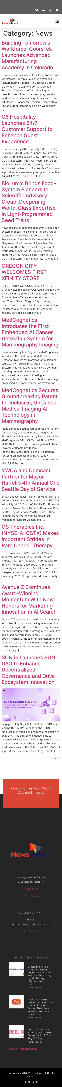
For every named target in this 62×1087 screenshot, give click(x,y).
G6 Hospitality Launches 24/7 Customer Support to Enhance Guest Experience (27, 129)
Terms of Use (31, 895)
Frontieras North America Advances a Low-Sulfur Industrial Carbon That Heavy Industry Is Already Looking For (40, 1007)
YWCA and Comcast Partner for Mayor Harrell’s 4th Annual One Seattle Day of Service (31, 479)
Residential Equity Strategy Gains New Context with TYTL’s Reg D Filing (39, 1034)
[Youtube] (36, 1082)
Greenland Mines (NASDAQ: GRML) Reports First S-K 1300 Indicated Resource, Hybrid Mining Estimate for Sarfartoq (40, 975)
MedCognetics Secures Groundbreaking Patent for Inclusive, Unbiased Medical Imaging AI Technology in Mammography (30, 405)
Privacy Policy (31, 888)
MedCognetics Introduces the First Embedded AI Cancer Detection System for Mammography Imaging (30, 332)
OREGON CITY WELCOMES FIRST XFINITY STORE (24, 272)
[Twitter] (29, 1082)
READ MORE (35, 987)
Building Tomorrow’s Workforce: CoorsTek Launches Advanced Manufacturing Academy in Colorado (27, 55)
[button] (57, 21)
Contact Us (31, 931)
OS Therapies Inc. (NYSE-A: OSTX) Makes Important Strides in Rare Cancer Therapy (30, 536)
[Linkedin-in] (33, 1082)
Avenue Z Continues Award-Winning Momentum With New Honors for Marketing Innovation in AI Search (29, 599)
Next (56, 758)
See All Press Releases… (23, 1048)
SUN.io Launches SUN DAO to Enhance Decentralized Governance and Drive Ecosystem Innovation (28, 669)
